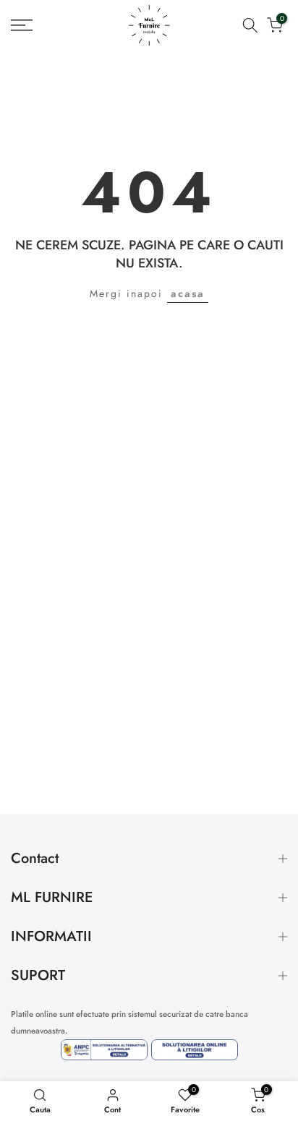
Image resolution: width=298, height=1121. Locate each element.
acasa (188, 293)
